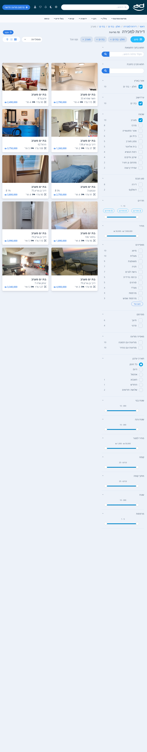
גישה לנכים (131, 271)
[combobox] (95, 7)
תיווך (134, 320)
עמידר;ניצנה (130, 167)
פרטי (134, 325)
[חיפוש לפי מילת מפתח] (105, 54)
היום (135, 369)
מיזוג (134, 250)
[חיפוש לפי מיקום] (105, 70)
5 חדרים (109, 210)
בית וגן (133, 136)
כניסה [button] (46, 18)
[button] (123, 47)
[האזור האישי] (35, 7)
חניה (134, 266)
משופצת (132, 261)
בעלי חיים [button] (59, 18)
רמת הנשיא (131, 151)
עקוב (7, 32)
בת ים (133, 103)
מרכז (134, 125)
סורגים (133, 282)
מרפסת (133, 293)
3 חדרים (137, 210)
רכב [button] (94, 18)
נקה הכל (74, 39)
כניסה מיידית (130, 277)
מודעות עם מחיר (128, 347)
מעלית (133, 255)
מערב (134, 120)
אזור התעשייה (130, 130)
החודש (133, 384)
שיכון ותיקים (130, 157)
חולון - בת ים (130, 86)
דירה (134, 184)
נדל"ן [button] (104, 18)
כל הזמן (133, 364)
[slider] (105, 217)
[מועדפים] (40, 7)
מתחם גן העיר (129, 162)
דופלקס (133, 189)
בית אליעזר (131, 146)
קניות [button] (72, 18)
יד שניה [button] (84, 18)
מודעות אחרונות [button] (119, 18)
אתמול (134, 374)
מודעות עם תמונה (128, 342)
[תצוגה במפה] (7, 39)
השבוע (134, 379)
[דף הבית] (139, 7)
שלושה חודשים (129, 389)
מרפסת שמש (130, 298)
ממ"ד (134, 287)
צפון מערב (131, 141)
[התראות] (45, 7)
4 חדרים (123, 210)
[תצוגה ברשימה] (11, 39)
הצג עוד (137, 304)
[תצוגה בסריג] (15, 39)
